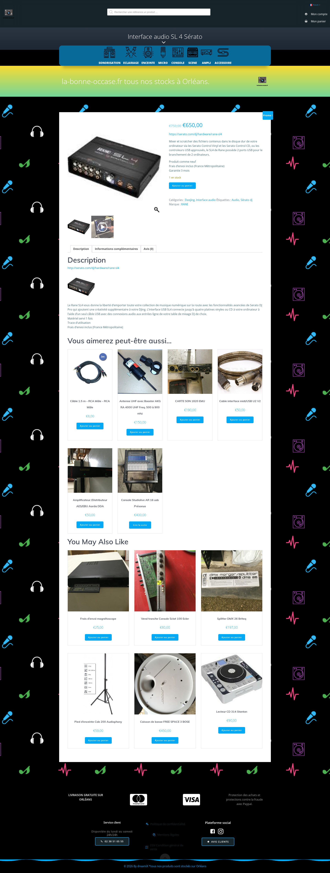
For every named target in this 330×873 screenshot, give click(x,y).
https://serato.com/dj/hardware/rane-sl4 (195, 134)
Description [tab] (81, 249)
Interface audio (206, 200)
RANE (184, 204)
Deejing (190, 200)
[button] (156, 169)
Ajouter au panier (182, 185)
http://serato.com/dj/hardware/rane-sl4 (93, 268)
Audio (235, 200)
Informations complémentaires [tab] (116, 249)
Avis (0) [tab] (148, 249)
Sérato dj (246, 200)
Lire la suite (140, 524)
